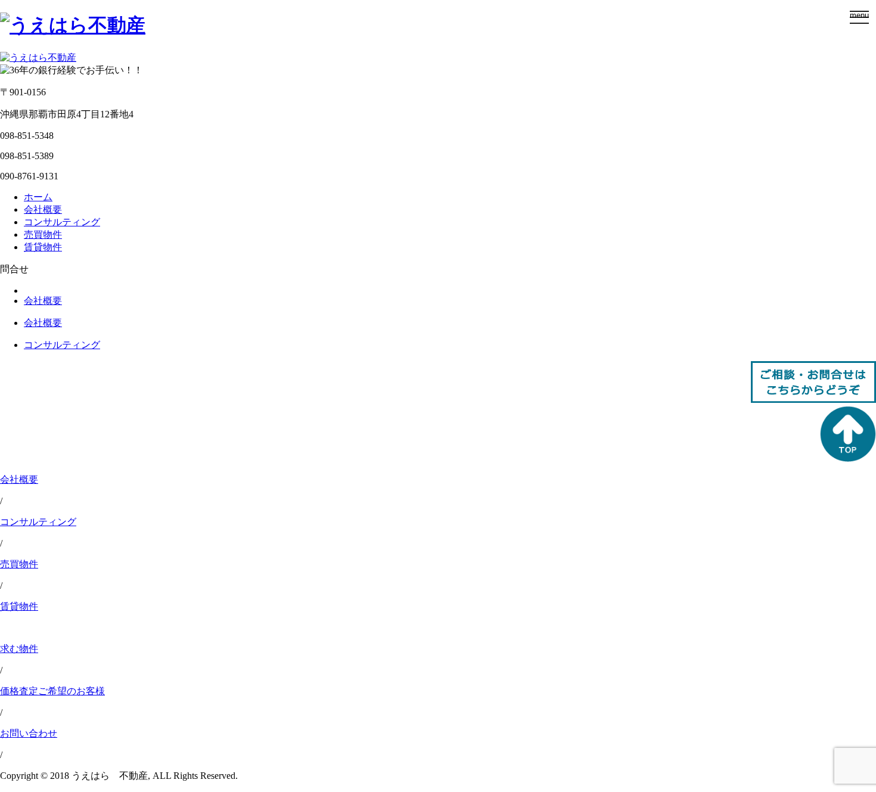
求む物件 (19, 649)
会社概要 (43, 209)
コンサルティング (62, 222)
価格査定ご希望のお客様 (52, 691)
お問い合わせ (28, 733)
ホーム (38, 197)
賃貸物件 (43, 247)
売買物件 (43, 234)
